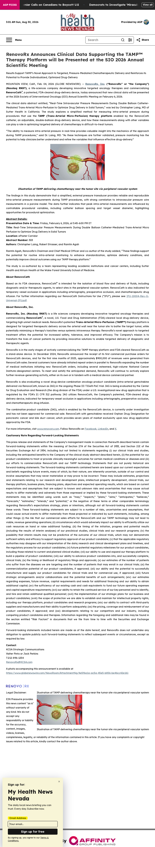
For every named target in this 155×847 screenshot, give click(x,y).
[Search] (122, 39)
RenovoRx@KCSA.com (19, 662)
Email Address (17, 818)
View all (147, 4)
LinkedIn (103, 428)
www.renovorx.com (48, 428)
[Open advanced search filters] (130, 39)
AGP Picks (10, 4)
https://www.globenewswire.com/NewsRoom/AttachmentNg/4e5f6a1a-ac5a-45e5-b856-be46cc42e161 (67, 672)
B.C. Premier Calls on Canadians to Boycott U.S (46, 4)
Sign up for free (32, 831)
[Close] (59, 781)
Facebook (91, 428)
